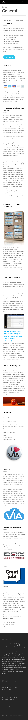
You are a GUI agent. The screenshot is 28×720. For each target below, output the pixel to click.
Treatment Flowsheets (11, 277)
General (5, 25)
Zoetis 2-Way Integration (12, 366)
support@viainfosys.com (8, 704)
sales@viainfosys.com (7, 706)
